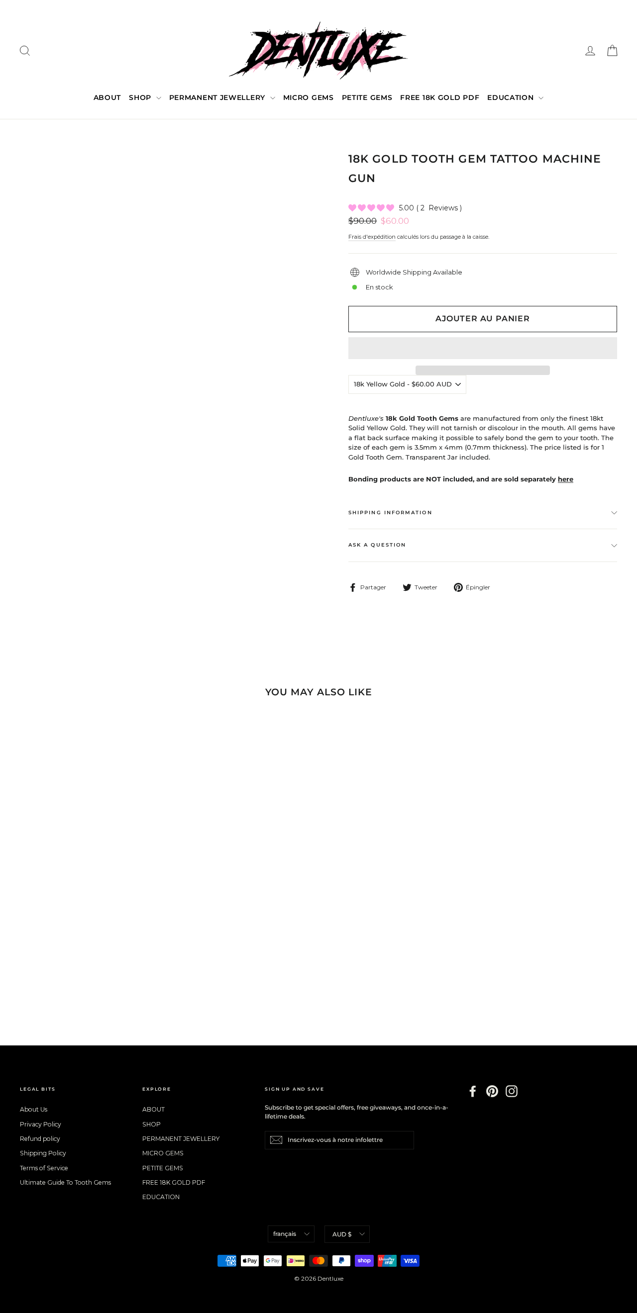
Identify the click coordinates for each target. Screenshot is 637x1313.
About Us (33, 1109)
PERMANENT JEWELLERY (218, 97)
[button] (482, 348)
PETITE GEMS (367, 97)
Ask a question (377, 545)
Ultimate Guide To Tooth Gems (65, 1182)
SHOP (141, 97)
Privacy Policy (40, 1124)
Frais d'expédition (372, 236)
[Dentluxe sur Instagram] (512, 1091)
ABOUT (107, 97)
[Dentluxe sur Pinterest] (492, 1091)
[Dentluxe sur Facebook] (473, 1091)
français (284, 1233)
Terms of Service (44, 1168)
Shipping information (390, 512)
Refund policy (40, 1138)
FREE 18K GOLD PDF (439, 97)
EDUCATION (511, 97)
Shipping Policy (43, 1153)
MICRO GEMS (308, 97)
